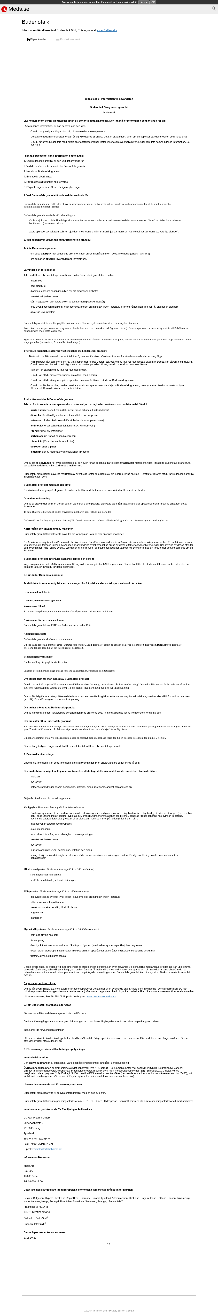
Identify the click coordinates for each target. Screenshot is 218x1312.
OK (153, 2)
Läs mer (143, 2)
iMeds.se (18, 9)
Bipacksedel (38, 39)
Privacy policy (116, 1310)
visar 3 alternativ (107, 30)
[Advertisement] (10, 152)
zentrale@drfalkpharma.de (47, 1149)
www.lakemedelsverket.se (101, 996)
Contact (130, 1310)
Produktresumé (70, 39)
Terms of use (100, 1310)
